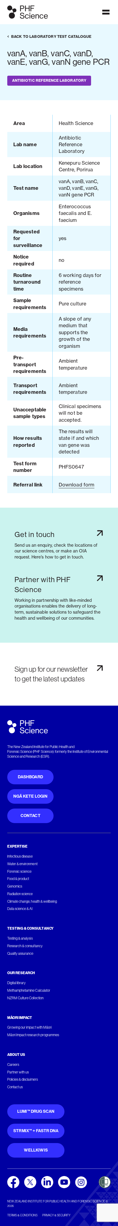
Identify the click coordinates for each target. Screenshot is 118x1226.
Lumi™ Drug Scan (36, 1111)
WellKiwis (36, 1150)
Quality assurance (20, 953)
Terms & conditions (22, 1215)
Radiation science (20, 894)
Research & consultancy (25, 946)
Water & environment (22, 864)
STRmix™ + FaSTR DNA (35, 1130)
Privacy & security (56, 1215)
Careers (13, 1065)
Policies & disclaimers (22, 1079)
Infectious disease (20, 856)
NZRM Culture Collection (25, 998)
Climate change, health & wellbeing (32, 901)
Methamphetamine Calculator (28, 990)
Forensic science (19, 871)
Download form (76, 485)
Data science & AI (20, 909)
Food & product (18, 879)
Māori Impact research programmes (33, 1035)
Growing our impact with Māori (29, 1027)
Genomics (14, 886)
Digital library (16, 983)
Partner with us (18, 1072)
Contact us (15, 1087)
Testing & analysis (20, 938)
